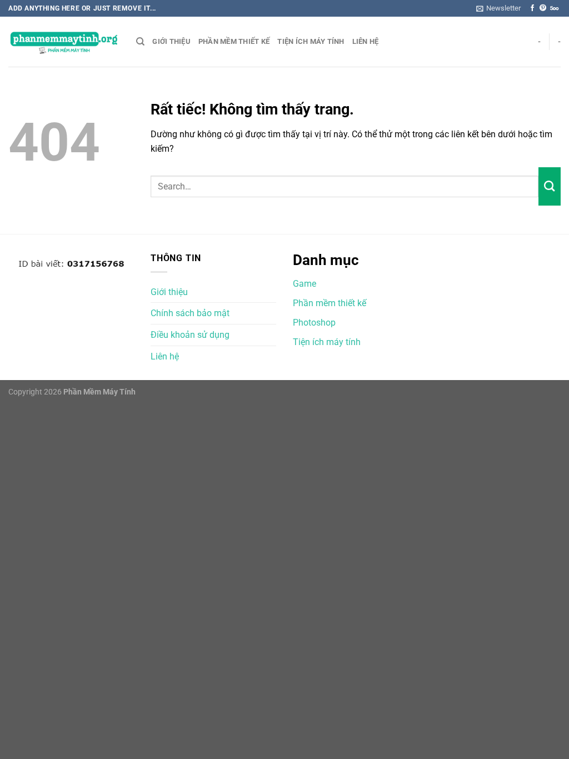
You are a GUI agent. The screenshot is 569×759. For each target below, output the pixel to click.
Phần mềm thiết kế (233, 41)
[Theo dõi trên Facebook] (532, 8)
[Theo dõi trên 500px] (554, 8)
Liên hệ (365, 41)
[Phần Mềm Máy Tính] (63, 42)
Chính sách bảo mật (190, 313)
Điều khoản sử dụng (190, 334)
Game (304, 283)
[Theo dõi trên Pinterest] (543, 8)
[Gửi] (549, 186)
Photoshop (314, 322)
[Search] (140, 41)
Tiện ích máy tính (310, 41)
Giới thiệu (171, 41)
